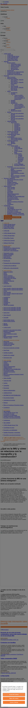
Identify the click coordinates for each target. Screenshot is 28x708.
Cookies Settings (14, 702)
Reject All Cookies (13, 698)
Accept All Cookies (14, 694)
